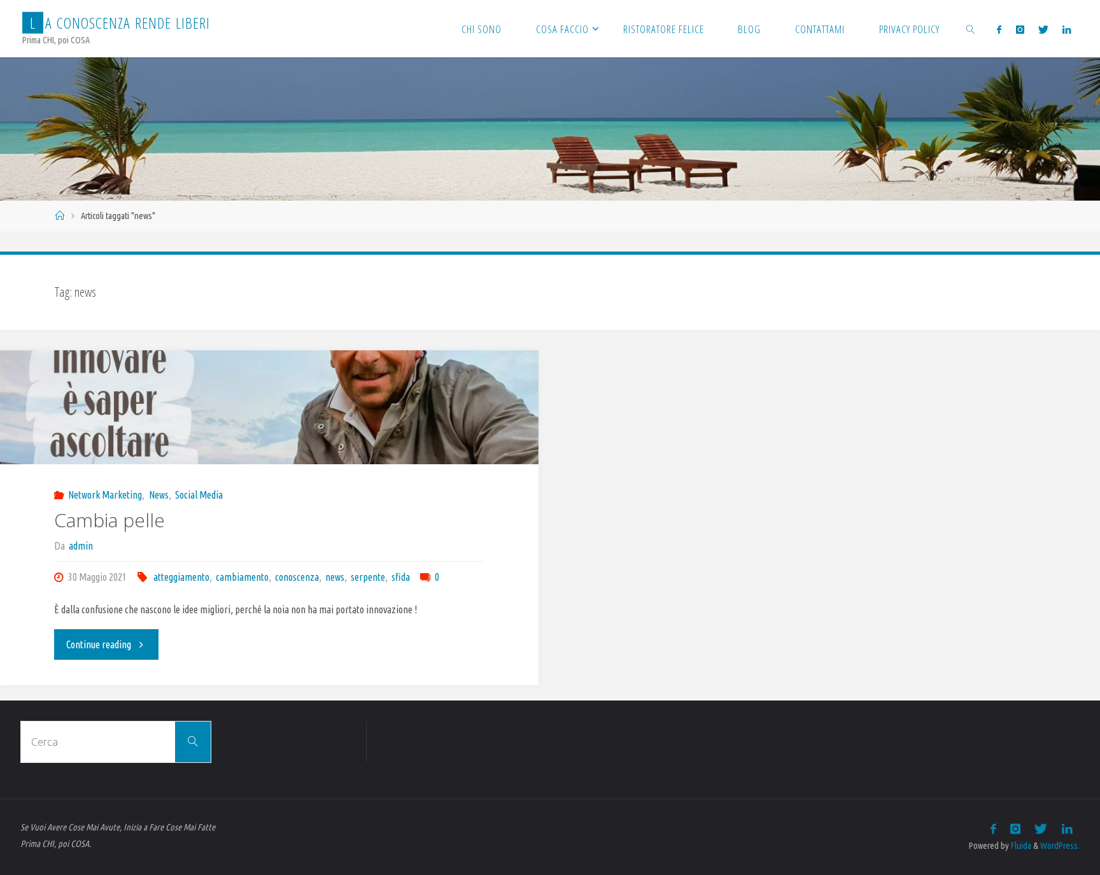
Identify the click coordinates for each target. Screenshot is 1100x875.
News (158, 495)
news (334, 577)
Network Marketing (105, 495)
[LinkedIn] (1066, 29)
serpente (368, 577)
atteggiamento (181, 577)
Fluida (1020, 846)
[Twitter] (1043, 29)
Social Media (199, 495)
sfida (400, 577)
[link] (971, 28)
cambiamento (242, 577)
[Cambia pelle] (269, 407)
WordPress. (1060, 846)
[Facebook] (999, 29)
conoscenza (297, 577)
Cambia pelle (109, 520)
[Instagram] (1019, 29)
